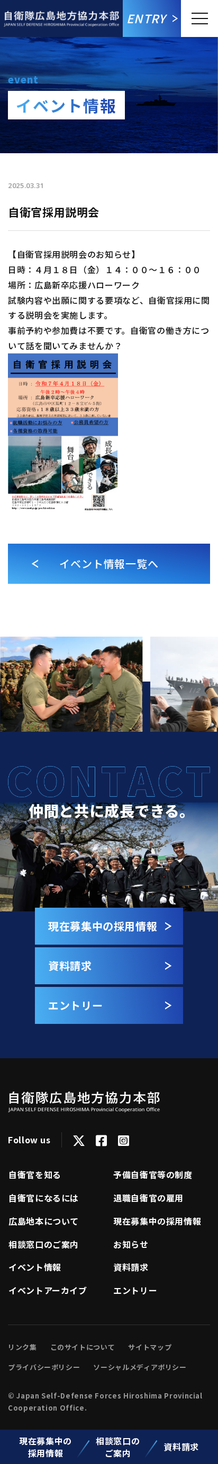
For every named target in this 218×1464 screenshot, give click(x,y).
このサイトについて (82, 1347)
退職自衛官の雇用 (148, 1197)
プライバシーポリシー (44, 1367)
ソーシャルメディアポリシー (139, 1367)
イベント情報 (34, 1267)
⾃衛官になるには (43, 1197)
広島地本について (43, 1221)
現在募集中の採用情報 (45, 1446)
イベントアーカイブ (47, 1290)
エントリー (135, 1290)
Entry (146, 18)
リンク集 (22, 1347)
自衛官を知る (34, 1174)
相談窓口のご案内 (118, 1446)
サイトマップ (149, 1347)
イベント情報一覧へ (108, 563)
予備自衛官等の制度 (153, 1174)
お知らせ (131, 1244)
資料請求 (181, 1446)
